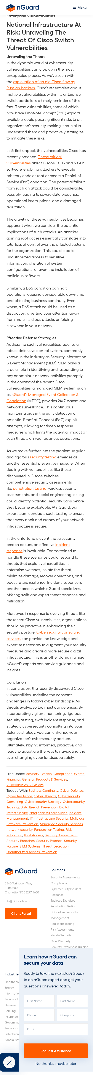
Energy (9, 987)
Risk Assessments (62, 929)
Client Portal (21, 913)
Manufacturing (15, 999)
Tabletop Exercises (63, 900)
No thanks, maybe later (55, 1063)
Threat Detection (55, 846)
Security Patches (49, 840)
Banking (10, 1011)
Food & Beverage (16, 1040)
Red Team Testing (62, 923)
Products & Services (51, 779)
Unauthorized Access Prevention (31, 852)
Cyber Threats (45, 796)
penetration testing (29, 488)
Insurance (11, 1016)
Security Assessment (61, 835)
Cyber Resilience (19, 796)
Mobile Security (61, 935)
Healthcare (12, 982)
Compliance (62, 774)
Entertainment (14, 1034)
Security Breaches (20, 840)
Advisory (32, 774)
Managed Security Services (61, 824)
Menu (82, 7)
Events (79, 774)
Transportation (14, 1028)
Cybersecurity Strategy (43, 801)
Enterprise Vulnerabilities (48, 813)
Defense (10, 1005)
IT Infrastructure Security (49, 818)
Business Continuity (43, 790)
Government (13, 1022)
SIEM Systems (29, 846)
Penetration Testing (49, 829)
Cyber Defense (71, 790)
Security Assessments (65, 877)
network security (19, 829)
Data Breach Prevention (39, 807)
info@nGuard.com (17, 901)
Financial (13, 779)
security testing (43, 457)
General (28, 779)
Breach (46, 774)
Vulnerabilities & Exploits (24, 785)
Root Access (33, 835)
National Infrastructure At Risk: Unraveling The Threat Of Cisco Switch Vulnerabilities (43, 35)
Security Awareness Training (69, 947)
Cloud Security (61, 941)
